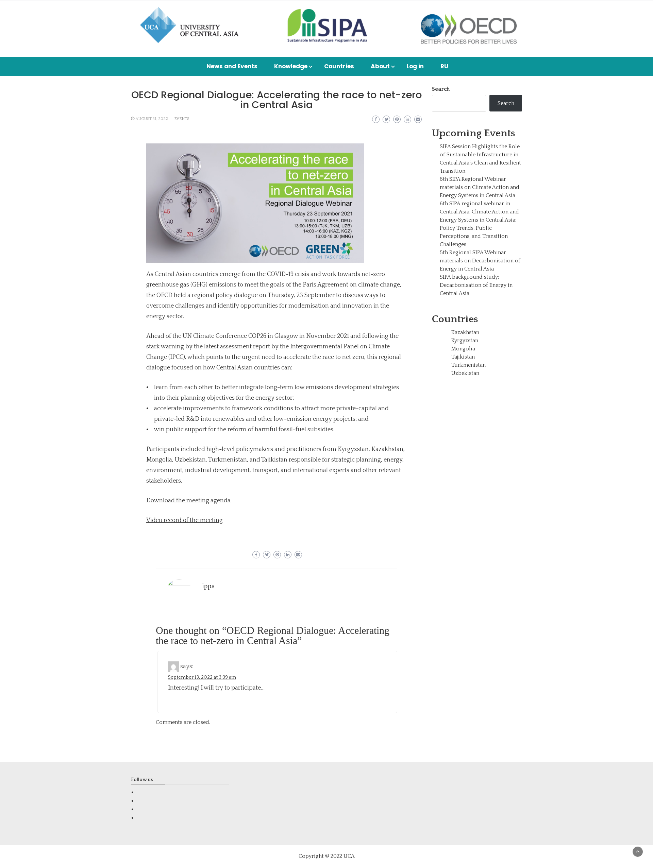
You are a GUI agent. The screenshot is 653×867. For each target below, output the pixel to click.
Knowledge (290, 66)
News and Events (231, 66)
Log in (415, 66)
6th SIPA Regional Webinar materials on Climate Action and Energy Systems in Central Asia (479, 187)
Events (181, 119)
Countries (339, 66)
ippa (208, 586)
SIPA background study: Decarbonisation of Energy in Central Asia (476, 285)
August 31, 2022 (151, 119)
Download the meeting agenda (188, 500)
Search (441, 89)
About (380, 66)
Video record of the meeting (184, 520)
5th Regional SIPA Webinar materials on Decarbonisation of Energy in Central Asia (480, 260)
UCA (349, 856)
